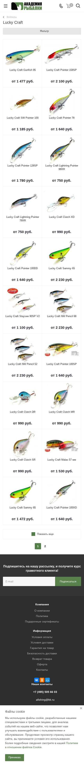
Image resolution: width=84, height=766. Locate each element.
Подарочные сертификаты (42, 621)
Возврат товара (42, 658)
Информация (42, 630)
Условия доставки (42, 642)
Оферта (42, 664)
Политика (42, 616)
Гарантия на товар (42, 647)
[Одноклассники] (42, 680)
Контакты (42, 669)
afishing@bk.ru (45, 699)
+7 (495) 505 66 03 (45, 691)
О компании (42, 610)
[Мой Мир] (47, 680)
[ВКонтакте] (36, 680)
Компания (42, 604)
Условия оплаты (42, 637)
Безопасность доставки (42, 653)
